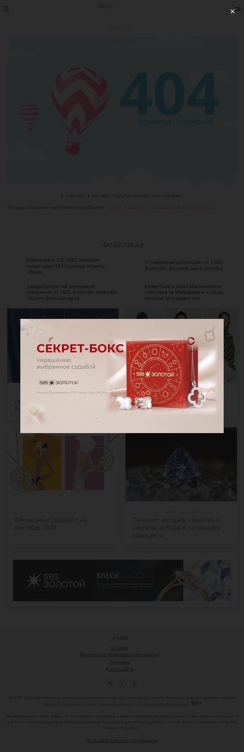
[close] (232, 11)
